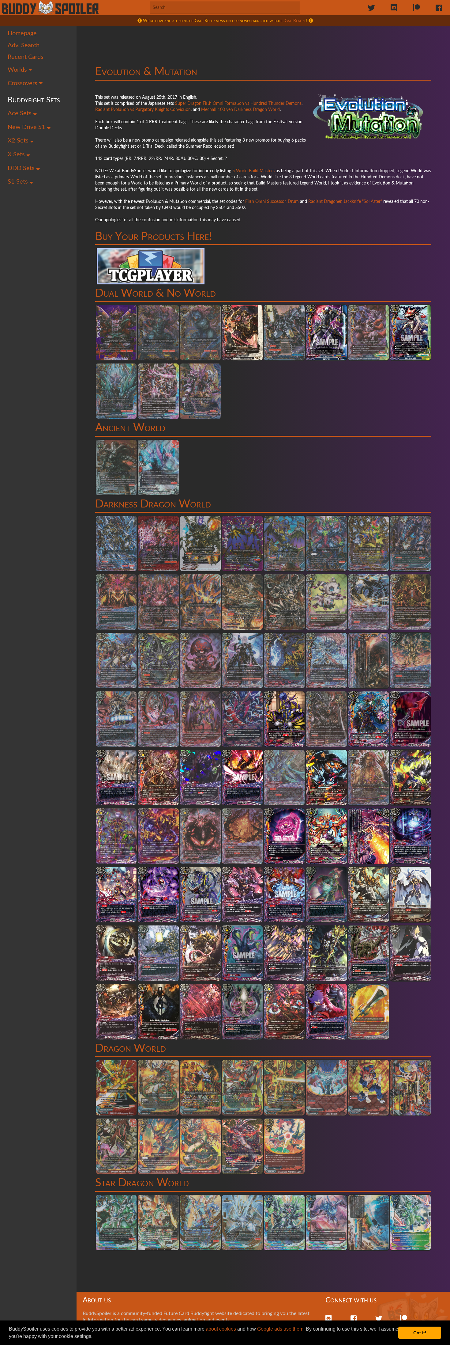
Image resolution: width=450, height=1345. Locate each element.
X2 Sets (19, 141)
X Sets (17, 154)
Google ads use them (280, 1329)
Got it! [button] (419, 1332)
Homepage (22, 33)
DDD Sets (22, 168)
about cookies (221, 1329)
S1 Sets (18, 182)
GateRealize (295, 21)
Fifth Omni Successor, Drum (272, 201)
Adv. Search (23, 45)
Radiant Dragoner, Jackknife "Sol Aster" (345, 201)
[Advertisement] (263, 41)
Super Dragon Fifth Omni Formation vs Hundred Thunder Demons (238, 103)
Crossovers (23, 83)
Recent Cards (25, 57)
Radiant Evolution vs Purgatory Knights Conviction (143, 110)
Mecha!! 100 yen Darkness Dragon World (240, 110)
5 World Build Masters (253, 171)
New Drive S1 (27, 127)
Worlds (18, 70)
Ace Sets (20, 113)
